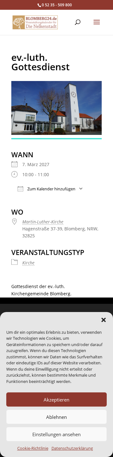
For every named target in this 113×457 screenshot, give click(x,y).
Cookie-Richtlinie (32, 448)
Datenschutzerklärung (72, 448)
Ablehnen (56, 417)
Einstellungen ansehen (56, 434)
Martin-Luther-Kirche (42, 222)
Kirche (28, 263)
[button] (103, 320)
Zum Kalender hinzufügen (50, 189)
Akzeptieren (56, 399)
